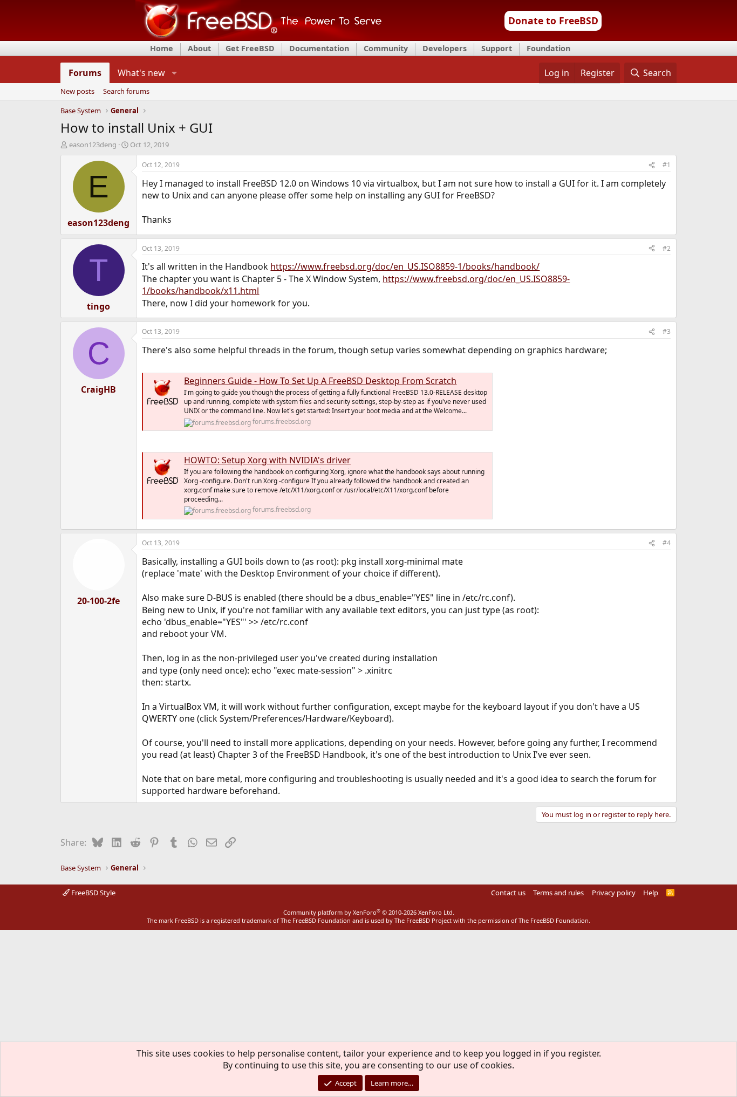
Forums (85, 73)
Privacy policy (614, 892)
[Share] (652, 165)
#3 (667, 331)
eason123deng (93, 144)
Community (386, 48)
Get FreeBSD (250, 48)
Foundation (548, 48)
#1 (667, 164)
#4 (667, 542)
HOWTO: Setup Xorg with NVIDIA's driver (267, 460)
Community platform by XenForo (368, 912)
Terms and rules (558, 892)
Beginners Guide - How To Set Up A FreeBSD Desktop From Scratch (320, 381)
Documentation (319, 48)
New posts (77, 92)
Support (496, 48)
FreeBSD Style (92, 892)
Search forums (126, 92)
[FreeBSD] (258, 37)
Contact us (508, 892)
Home (161, 48)
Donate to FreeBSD (553, 20)
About (199, 48)
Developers (444, 48)
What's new (141, 73)
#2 (667, 248)
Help (650, 892)
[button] (174, 73)
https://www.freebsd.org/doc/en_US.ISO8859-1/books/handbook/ (405, 266)
